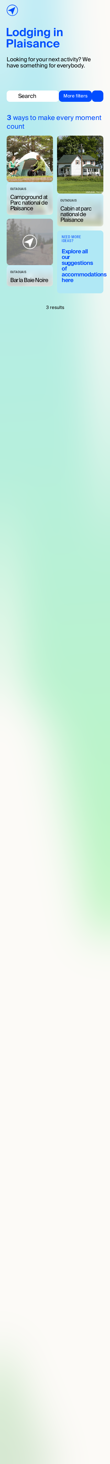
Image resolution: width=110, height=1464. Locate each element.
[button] (81, 96)
